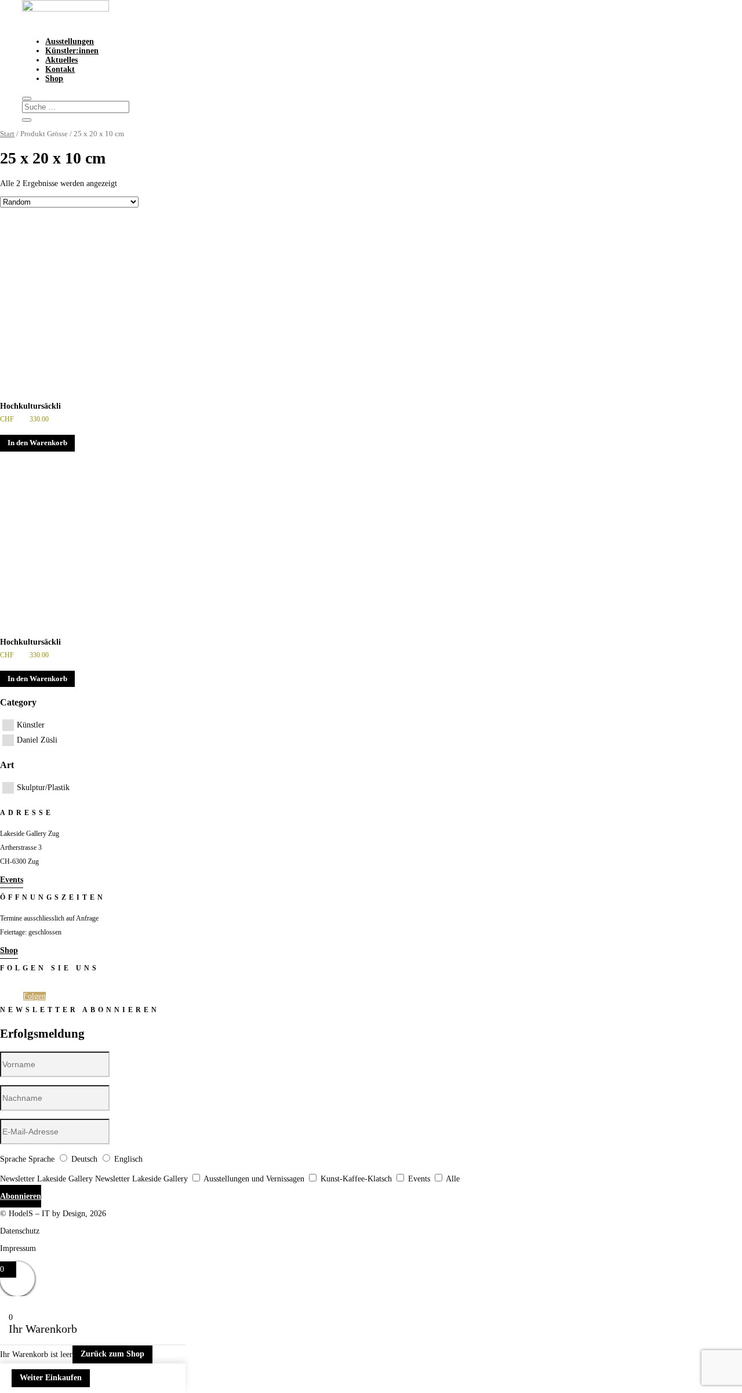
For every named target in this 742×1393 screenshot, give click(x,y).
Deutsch (84, 1159)
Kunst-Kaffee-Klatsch (356, 1178)
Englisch (128, 1159)
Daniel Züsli (37, 740)
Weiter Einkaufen (51, 1377)
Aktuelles (61, 60)
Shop (54, 78)
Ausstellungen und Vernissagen (253, 1178)
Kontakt (60, 69)
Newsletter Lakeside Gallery (46, 1178)
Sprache (13, 1159)
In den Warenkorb (37, 443)
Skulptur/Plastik (43, 787)
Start (7, 134)
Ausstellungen (69, 41)
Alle (453, 1178)
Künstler (31, 725)
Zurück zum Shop (112, 1354)
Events (11, 879)
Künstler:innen (72, 50)
